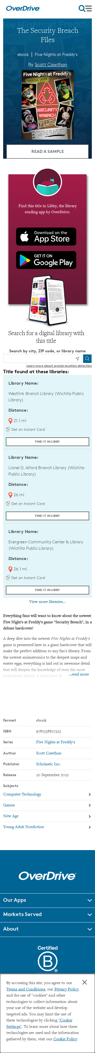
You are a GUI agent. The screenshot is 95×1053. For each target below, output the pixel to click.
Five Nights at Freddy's (56, 54)
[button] (47, 901)
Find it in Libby (47, 441)
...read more (78, 675)
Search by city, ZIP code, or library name (47, 350)
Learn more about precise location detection (59, 366)
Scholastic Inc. (48, 764)
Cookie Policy (65, 1039)
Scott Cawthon (51, 64)
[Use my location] (77, 358)
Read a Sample (47, 151)
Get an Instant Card (27, 429)
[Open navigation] (85, 8)
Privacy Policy (66, 990)
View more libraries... (47, 602)
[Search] (87, 358)
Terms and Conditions (25, 990)
